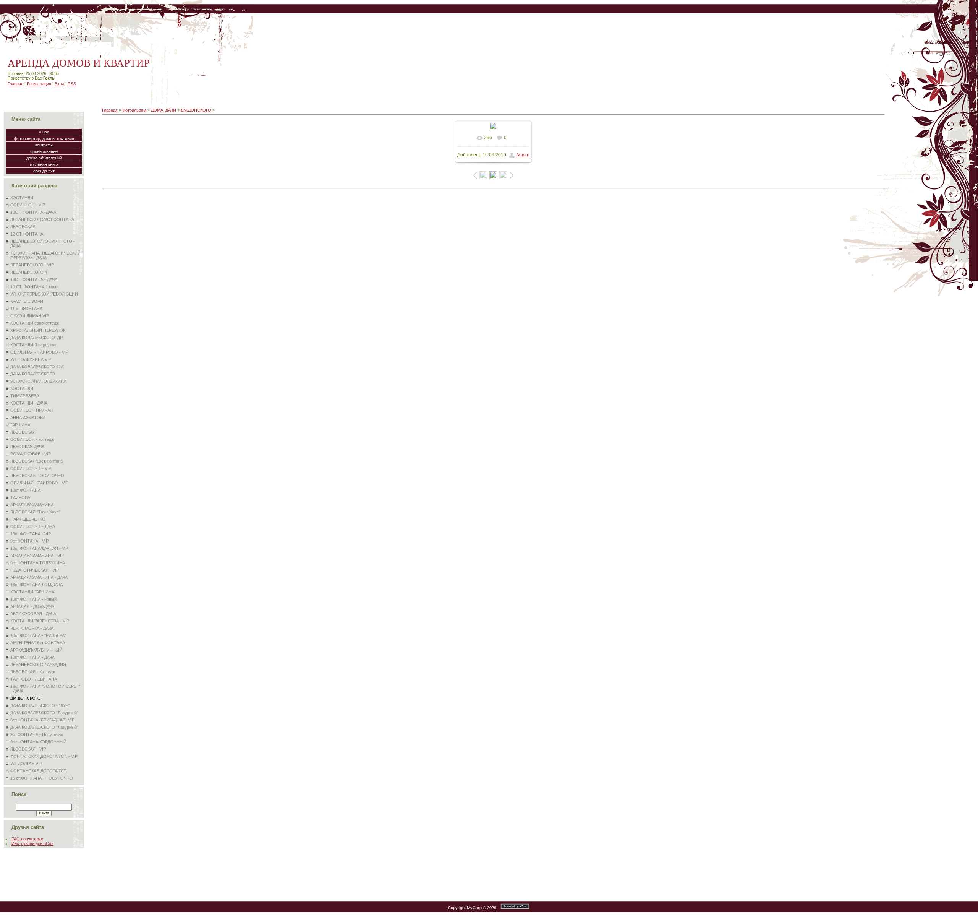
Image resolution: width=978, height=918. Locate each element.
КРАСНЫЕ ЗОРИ (26, 301)
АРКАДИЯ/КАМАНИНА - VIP (37, 555)
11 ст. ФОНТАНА (26, 308)
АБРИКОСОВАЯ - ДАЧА (33, 613)
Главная (15, 83)
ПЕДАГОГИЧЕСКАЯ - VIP (34, 570)
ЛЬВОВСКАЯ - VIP (28, 749)
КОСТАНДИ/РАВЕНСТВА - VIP (39, 621)
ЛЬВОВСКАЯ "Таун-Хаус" (35, 512)
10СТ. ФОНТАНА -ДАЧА (33, 212)
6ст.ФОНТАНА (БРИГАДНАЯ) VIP (42, 720)
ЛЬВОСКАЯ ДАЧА (27, 446)
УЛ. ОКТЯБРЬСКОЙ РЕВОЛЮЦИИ (44, 294)
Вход (59, 83)
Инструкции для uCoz (32, 843)
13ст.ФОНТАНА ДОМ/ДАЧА (36, 584)
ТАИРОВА (20, 497)
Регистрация (39, 83)
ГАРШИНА (20, 424)
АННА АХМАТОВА (27, 417)
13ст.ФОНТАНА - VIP (30, 533)
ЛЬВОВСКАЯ (23, 226)
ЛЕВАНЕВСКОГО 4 (28, 272)
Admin (522, 155)
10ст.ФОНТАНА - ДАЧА (32, 657)
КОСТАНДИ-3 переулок (33, 345)
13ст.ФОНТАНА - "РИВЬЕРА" (38, 635)
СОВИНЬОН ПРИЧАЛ (31, 410)
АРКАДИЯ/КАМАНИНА (31, 504)
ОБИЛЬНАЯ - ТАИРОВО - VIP (39, 352)
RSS (72, 83)
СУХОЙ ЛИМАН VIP (29, 316)
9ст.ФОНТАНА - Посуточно (36, 734)
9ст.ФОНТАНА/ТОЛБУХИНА (37, 563)
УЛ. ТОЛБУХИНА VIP (30, 359)
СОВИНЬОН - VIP (27, 205)
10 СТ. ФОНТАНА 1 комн (34, 286)
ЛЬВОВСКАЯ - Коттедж (32, 671)
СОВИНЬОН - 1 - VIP (30, 468)
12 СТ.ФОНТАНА (26, 234)
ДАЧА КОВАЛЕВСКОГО (32, 374)
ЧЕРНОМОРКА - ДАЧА (31, 628)
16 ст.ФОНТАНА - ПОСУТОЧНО (41, 778)
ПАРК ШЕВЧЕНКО (27, 519)
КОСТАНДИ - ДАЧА (28, 403)
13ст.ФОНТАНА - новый (33, 599)
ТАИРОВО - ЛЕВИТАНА (33, 679)
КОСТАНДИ (21, 197)
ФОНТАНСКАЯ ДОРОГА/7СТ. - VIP (44, 756)
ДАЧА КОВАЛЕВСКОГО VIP (36, 337)
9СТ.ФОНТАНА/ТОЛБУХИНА (38, 381)
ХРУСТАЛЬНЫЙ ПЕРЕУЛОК (37, 330)
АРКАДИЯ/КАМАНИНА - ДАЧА (39, 577)
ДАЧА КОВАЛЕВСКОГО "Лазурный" (44, 712)
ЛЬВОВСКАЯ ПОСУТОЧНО (37, 475)
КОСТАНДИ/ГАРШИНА (32, 592)
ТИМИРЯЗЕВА (24, 395)
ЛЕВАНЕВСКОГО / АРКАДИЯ (38, 664)
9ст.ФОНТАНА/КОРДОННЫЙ (38, 741)
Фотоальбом (134, 110)
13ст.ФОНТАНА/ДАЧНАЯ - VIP (39, 548)
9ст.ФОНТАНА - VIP (29, 541)
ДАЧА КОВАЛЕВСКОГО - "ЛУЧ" (40, 705)
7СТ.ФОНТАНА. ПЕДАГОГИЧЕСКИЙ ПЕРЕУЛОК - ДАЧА (45, 255)
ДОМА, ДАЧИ (163, 110)
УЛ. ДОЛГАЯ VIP (26, 763)
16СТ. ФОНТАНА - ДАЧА (33, 279)
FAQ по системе (27, 839)
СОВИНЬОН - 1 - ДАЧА (32, 526)
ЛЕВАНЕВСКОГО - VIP (32, 265)
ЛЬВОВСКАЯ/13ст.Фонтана (36, 461)
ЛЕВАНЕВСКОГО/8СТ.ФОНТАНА (42, 219)
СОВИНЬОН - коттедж (32, 439)
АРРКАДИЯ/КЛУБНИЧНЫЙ (36, 650)
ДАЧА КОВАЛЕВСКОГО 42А (36, 366)
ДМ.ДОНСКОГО (25, 698)
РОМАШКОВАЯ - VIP (30, 454)
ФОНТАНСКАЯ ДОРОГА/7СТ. (38, 771)
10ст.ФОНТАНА (25, 490)
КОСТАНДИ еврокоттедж (34, 323)
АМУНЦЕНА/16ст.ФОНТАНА (37, 642)
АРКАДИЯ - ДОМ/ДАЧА (32, 606)
